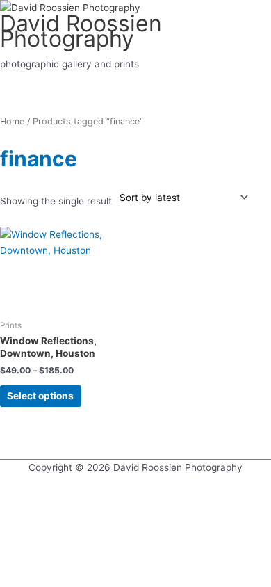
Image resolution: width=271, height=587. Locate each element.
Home (12, 121)
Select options (40, 395)
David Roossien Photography (81, 31)
